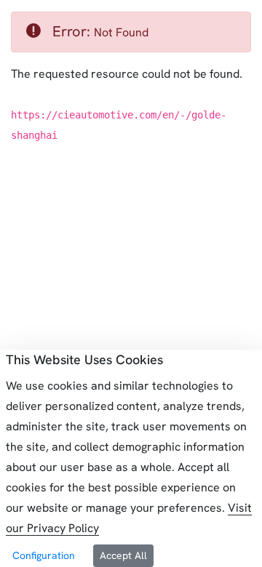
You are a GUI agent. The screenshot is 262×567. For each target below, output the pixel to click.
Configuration (43, 555)
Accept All (123, 555)
